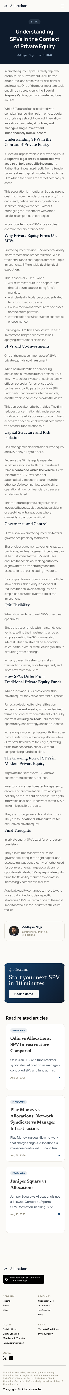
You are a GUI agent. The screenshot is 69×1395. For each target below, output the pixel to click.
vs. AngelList (44, 1309)
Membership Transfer (14, 1338)
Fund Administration (13, 1342)
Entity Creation (11, 1333)
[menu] (62, 6)
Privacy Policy (45, 1333)
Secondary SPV (46, 1300)
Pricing (6, 1300)
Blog (5, 1309)
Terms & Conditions (48, 1329)
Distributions (9, 1329)
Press (6, 1305)
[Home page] (15, 6)
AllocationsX (45, 1305)
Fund (40, 1314)
